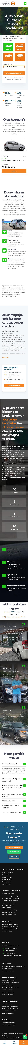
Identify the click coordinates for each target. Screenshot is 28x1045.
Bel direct (15, 856)
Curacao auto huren (7, 971)
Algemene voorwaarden (8, 912)
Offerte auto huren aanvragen (10, 926)
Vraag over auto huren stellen (10, 929)
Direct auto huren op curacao (10, 924)
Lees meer (5, 357)
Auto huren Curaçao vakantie (10, 900)
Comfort (19, 49)
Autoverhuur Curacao (8, 893)
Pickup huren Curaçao (8, 992)
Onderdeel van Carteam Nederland (13, 1038)
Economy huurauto (7, 872)
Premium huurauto (7, 877)
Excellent (8, 59)
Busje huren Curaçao (8, 994)
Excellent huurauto (7, 879)
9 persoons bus (6, 884)
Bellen (4, 1043)
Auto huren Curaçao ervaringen (10, 896)
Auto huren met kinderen (8, 903)
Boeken (23, 1043)
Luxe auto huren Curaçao (9, 980)
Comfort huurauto (7, 875)
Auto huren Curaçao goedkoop (10, 898)
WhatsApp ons (14, 851)
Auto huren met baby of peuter (10, 987)
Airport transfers (6, 907)
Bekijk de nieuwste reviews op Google (14, 617)
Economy (8, 49)
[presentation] (3, 150)
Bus (19, 59)
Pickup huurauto (6, 882)
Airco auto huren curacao (9, 1011)
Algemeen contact (7, 931)
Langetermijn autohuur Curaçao (10, 982)
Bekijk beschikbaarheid (14, 385)
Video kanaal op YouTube (9, 914)
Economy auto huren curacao (10, 1008)
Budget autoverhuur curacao (10, 1006)
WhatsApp (14, 1043)
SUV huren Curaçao (7, 985)
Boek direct (14, 171)
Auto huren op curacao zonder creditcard (13, 966)
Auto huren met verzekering (9, 910)
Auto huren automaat (8, 905)
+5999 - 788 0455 (10, 953)
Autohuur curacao (7, 968)
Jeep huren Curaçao (7, 990)
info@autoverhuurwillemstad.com (13, 956)
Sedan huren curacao (8, 1013)
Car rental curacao (7, 1004)
